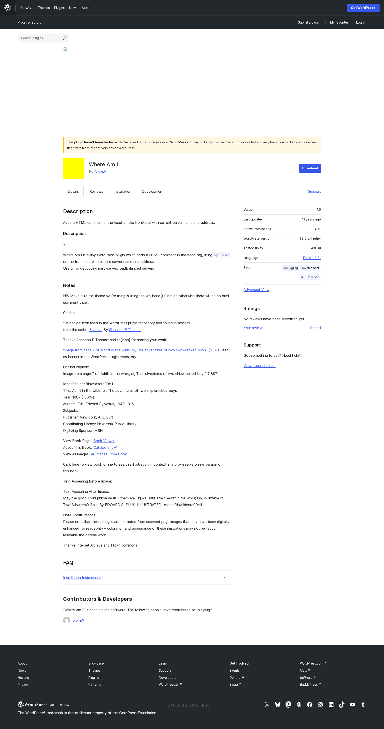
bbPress (308, 677)
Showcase (96, 663)
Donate (237, 677)
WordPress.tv (170, 684)
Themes (94, 670)
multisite (313, 277)
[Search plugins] (64, 38)
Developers (167, 677)
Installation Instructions (82, 578)
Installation (122, 191)
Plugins (93, 677)
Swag (236, 684)
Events (235, 670)
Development (153, 191)
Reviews (96, 191)
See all (315, 328)
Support (314, 191)
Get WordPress (363, 8)
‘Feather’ (95, 329)
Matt (305, 670)
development (310, 268)
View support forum (260, 365)
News (22, 670)
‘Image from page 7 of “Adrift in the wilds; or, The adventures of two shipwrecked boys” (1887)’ (141, 350)
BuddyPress (311, 684)
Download (310, 168)
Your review (253, 328)
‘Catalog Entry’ (105, 447)
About (22, 663)
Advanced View (256, 289)
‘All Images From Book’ (109, 454)
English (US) (312, 258)
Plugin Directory (29, 22)
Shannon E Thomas (125, 329)
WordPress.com (313, 663)
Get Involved (239, 663)
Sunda (64, 705)
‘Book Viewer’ (104, 441)
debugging (290, 268)
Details (73, 191)
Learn (163, 663)
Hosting (23, 677)
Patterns (94, 684)
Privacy (23, 684)
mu (302, 277)
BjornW (100, 172)
